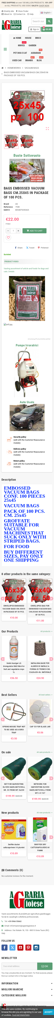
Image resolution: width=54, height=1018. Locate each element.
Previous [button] (2, 598)
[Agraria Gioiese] (12, 25)
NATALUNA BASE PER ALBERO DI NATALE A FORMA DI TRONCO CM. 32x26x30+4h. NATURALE (40, 667)
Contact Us (20, 14)
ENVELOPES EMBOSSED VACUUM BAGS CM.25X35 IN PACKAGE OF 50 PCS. (14, 609)
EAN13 (7, 210)
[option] (14, 599)
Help (30, 14)
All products (46, 631)
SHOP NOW (44, 5)
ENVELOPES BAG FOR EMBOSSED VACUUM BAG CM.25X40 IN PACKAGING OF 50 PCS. (40, 610)
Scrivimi (7, 254)
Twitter (12, 948)
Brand (6, 204)
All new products (44, 813)
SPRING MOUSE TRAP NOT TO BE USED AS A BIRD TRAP (13, 730)
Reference (8, 207)
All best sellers (45, 695)
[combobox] (41, 21)
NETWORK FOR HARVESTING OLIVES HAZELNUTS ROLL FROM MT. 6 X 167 (40, 788)
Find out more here (20, 1015)
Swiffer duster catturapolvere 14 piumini (14, 846)
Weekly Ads (8, 11)
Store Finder (22, 11)
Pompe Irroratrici (27, 345)
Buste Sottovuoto (27, 155)
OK (46, 966)
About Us (8, 14)
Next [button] (51, 598)
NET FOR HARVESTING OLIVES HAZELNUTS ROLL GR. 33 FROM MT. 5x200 (14, 787)
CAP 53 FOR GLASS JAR (40, 727)
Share (20, 248)
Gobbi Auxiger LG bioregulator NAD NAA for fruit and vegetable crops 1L (14, 667)
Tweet (31, 248)
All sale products (44, 752)
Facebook (5, 948)
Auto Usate (27, 402)
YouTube (20, 948)
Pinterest (44, 248)
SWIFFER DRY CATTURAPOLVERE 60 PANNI (40, 847)
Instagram (36, 948)
